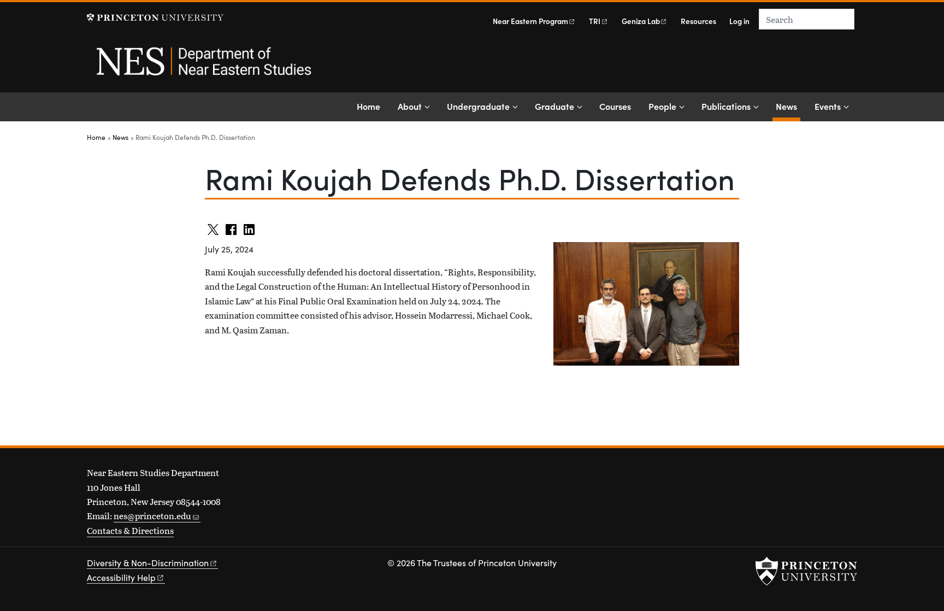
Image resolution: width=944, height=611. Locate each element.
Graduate (554, 106)
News (788, 105)
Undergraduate (478, 106)
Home (368, 106)
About (410, 106)
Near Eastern (530, 21)
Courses (615, 106)
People (662, 106)
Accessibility (121, 577)
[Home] (203, 67)
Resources (698, 21)
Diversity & (148, 562)
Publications (726, 106)
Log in (739, 21)
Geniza (641, 21)
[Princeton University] (155, 17)
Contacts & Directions (130, 530)
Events (828, 106)
